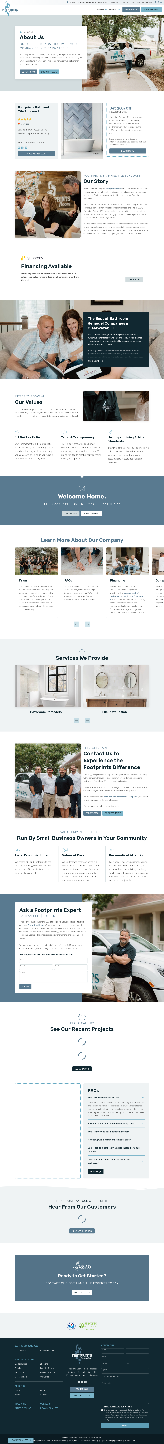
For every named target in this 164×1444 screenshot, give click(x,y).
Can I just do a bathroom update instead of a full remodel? (114, 1149)
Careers (43, 1394)
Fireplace (19, 1368)
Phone (104, 1356)
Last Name (130, 1350)
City (128, 1363)
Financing (114, 2)
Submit (25, 986)
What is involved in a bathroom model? (108, 1131)
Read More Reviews (82, 1231)
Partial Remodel (47, 1350)
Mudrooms (20, 1372)
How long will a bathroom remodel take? (109, 1139)
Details (139, 1442)
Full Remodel (20, 1350)
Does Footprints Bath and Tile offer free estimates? (109, 1161)
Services (100, 9)
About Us (113, 9)
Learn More (133, 150)
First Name (105, 1350)
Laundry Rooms (47, 1368)
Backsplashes (21, 1364)
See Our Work (82, 1069)
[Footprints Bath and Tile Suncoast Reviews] (25, 119)
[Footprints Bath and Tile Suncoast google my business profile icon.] (155, 2)
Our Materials (21, 1376)
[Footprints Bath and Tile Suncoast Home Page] (21, 32)
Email (57, 966)
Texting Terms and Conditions (116, 1407)
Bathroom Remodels (26, 1346)
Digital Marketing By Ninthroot (112, 1440)
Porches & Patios (47, 1372)
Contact (18, 1390)
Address (104, 1363)
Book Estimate (151, 9)
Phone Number (24, 966)
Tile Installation (24, 1359)
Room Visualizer (144, 2)
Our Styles (44, 1376)
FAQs (68, 580)
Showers (44, 1364)
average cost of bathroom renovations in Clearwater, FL (127, 596)
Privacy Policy (74, 1440)
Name (22, 959)
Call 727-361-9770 (36, 153)
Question (22, 972)
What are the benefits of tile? (103, 1097)
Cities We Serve (128, 2)
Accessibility (85, 1440)
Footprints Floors (114, 188)
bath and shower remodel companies (121, 796)
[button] (20, 1440)
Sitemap (95, 1440)
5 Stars (25, 124)
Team (23, 580)
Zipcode (104, 1370)
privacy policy (108, 1412)
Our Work (102, 2)
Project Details (106, 1383)
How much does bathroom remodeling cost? (111, 1123)
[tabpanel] (36, 446)
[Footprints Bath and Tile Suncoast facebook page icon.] (158, 2)
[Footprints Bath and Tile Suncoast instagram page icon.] (161, 2)
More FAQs (95, 1171)
